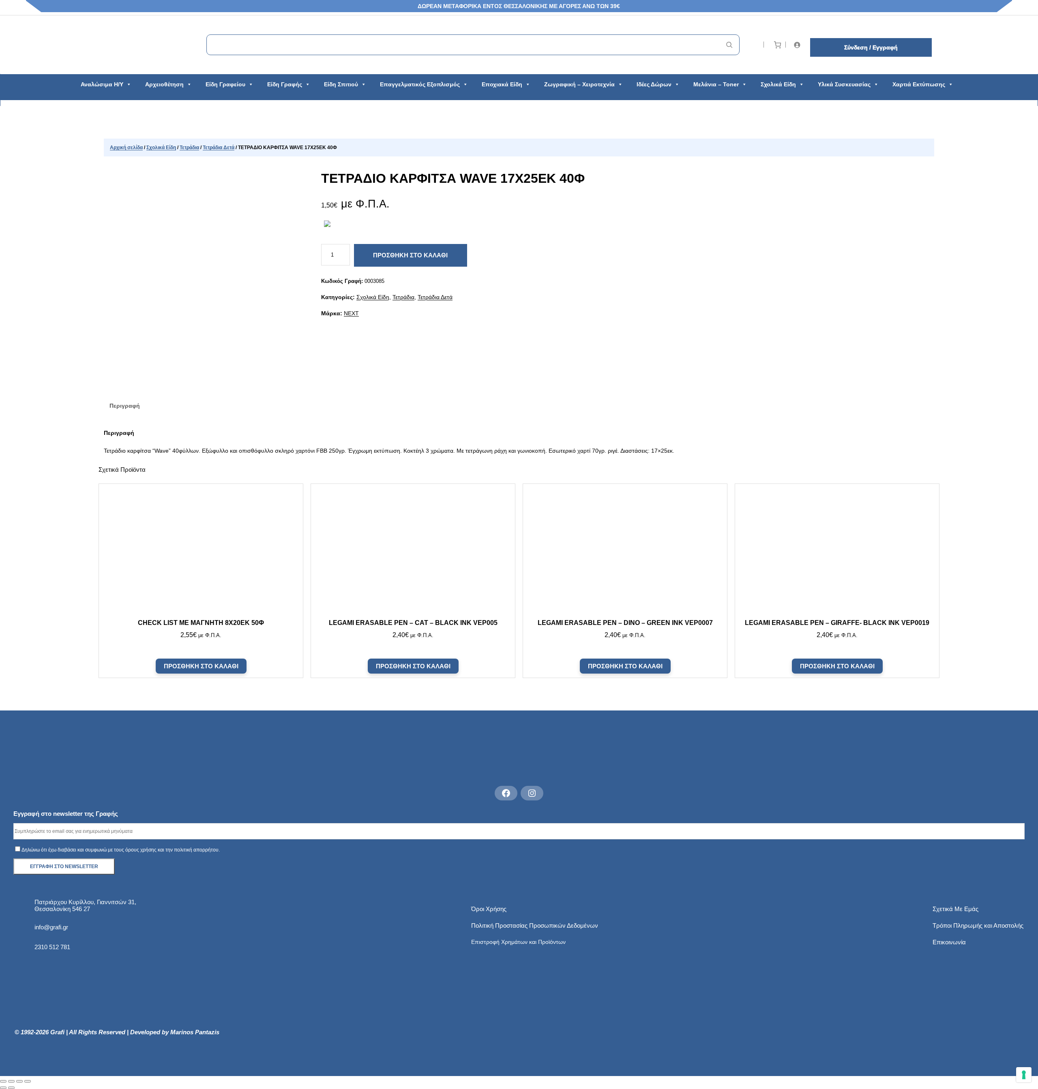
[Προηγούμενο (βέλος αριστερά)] (3, 1088)
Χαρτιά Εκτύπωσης (918, 84)
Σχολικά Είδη (778, 84)
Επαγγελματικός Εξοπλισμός (420, 84)
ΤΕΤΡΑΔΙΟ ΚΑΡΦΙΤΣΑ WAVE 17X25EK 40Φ (453, 178)
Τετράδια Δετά (218, 147)
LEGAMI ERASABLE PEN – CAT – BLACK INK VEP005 (413, 622)
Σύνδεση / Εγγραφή (871, 47)
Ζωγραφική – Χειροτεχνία (579, 84)
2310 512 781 (52, 947)
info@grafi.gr (51, 927)
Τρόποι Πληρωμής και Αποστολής (978, 925)
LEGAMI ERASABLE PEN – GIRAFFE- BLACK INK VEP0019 (837, 622)
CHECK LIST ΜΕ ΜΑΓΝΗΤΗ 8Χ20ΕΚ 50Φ (201, 622)
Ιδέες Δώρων (654, 84)
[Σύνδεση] (798, 45)
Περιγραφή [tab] (124, 405)
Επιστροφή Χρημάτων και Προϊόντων (518, 942)
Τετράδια (189, 147)
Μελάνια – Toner (716, 84)
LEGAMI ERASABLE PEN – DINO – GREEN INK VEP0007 (624, 622)
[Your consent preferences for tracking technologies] (1024, 1075)
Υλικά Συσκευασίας (844, 84)
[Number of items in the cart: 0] (777, 45)
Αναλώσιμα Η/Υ (102, 84)
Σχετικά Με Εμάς (955, 908)
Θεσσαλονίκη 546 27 (62, 908)
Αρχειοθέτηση (164, 84)
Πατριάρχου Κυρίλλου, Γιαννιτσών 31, (85, 902)
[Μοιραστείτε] (19, 1081)
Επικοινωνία (949, 942)
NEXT (351, 313)
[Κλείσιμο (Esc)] (27, 1081)
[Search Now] (729, 44)
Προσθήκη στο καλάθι (410, 255)
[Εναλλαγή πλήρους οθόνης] (11, 1081)
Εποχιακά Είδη (502, 84)
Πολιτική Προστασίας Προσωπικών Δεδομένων (534, 925)
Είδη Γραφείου (225, 84)
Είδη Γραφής (284, 84)
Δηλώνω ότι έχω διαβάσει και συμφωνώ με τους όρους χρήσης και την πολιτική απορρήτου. (120, 850)
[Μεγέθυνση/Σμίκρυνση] (3, 1081)
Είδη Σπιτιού (341, 84)
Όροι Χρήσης (488, 908)
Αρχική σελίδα (126, 147)
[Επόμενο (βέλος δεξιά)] (11, 1088)
